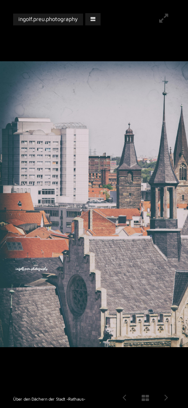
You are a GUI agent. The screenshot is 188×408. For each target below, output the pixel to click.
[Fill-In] (164, 19)
